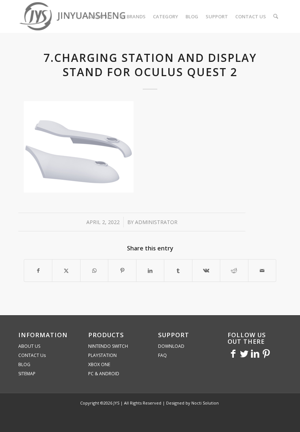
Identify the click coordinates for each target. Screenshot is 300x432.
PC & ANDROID (103, 373)
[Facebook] (233, 353)
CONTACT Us (32, 355)
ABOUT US (29, 346)
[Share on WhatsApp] (94, 271)
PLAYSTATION (102, 355)
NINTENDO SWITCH (108, 346)
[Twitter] (244, 353)
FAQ (162, 355)
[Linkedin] (255, 353)
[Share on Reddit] (234, 271)
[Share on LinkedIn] (150, 271)
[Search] (276, 16)
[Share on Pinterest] (122, 271)
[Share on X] (66, 271)
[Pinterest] (265, 353)
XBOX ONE (99, 364)
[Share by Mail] (262, 271)
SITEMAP (26, 373)
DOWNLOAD (171, 346)
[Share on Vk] (206, 271)
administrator (156, 222)
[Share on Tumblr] (178, 271)
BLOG (24, 364)
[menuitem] (100, 16)
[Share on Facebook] (38, 271)
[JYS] (73, 16)
